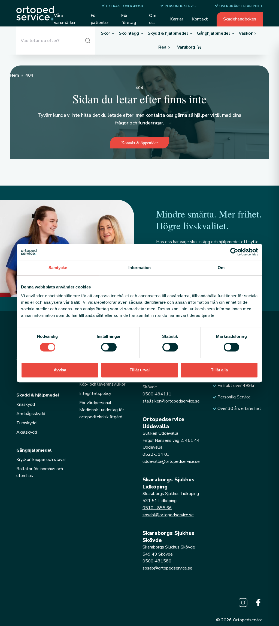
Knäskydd (25, 404)
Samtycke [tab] (57, 267)
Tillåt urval (140, 370)
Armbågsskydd (30, 414)
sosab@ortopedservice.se (167, 568)
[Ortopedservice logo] (35, 13)
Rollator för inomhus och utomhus (39, 472)
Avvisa (60, 370)
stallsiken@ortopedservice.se (171, 401)
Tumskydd (26, 423)
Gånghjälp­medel (34, 450)
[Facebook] (258, 602)
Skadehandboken (239, 19)
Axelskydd (26, 432)
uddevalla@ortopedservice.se (171, 461)
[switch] (109, 347)
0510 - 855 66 (157, 508)
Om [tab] (221, 267)
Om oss (152, 19)
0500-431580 (156, 561)
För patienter (100, 19)
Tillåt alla (219, 370)
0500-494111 (156, 394)
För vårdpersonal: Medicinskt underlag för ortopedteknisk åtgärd (101, 410)
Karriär (176, 19)
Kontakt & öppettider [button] (139, 142)
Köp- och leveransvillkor (102, 384)
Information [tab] (139, 267)
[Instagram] (243, 602)
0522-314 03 (156, 454)
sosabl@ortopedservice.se (168, 515)
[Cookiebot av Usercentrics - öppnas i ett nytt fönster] (234, 252)
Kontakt (200, 19)
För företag (128, 19)
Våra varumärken (65, 19)
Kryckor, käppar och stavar (41, 460)
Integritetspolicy (95, 393)
